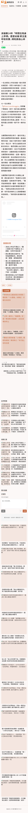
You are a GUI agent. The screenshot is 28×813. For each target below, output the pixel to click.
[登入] (23, 2)
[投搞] (21, 2)
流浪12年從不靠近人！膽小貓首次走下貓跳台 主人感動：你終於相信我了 (15, 249)
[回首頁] (7, 2)
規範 (3, 511)
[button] (18, 2)
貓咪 (3, 285)
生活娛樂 (24, 6)
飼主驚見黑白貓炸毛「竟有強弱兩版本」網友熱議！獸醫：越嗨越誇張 (14, 256)
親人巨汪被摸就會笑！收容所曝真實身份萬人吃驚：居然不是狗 (14, 263)
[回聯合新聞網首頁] (3, 2)
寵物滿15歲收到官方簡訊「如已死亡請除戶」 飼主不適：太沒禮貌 (15, 270)
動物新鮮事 (4, 6)
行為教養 (18, 6)
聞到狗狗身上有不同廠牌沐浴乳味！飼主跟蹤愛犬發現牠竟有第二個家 (14, 277)
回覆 (25, 511)
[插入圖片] (20, 511)
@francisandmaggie (11, 106)
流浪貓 (10, 285)
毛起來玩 (11, 6)
